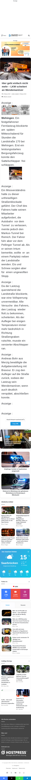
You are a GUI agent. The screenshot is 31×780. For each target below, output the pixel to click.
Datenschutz (22, 768)
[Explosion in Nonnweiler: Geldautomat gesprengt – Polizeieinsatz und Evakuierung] (23, 693)
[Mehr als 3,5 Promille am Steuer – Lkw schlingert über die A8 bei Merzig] (6, 613)
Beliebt (7, 605)
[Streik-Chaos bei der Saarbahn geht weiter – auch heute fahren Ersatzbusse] (23, 532)
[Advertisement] (15, 17)
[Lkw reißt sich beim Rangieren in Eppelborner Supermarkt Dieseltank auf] (6, 631)
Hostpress (16, 765)
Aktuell (7, 438)
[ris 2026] (15, 114)
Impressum (15, 768)
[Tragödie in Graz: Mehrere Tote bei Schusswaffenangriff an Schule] (23, 669)
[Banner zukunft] (15, 48)
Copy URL (16, 423)
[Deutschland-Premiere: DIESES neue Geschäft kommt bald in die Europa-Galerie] (6, 648)
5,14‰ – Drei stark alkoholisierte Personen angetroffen (7, 701)
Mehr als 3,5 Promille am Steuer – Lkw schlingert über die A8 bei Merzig (20, 612)
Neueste (23, 605)
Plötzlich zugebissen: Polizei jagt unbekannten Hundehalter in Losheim (7, 680)
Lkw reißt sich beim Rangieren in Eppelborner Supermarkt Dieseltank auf (20, 631)
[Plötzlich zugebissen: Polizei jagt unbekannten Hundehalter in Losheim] (8, 670)
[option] (15, 439)
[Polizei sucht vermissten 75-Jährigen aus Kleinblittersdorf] (6, 640)
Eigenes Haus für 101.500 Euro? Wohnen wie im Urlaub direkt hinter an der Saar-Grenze (8, 519)
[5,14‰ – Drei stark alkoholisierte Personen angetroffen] (8, 693)
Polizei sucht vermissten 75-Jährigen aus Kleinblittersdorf (14, 444)
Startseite (8, 768)
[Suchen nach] (29, 36)
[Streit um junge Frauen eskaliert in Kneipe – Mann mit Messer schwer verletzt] (8, 532)
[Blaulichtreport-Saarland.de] (15, 35)
